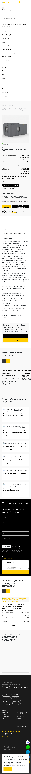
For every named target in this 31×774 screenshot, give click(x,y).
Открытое (6, 181)
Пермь (4, 89)
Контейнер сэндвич (8, 188)
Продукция (5, 708)
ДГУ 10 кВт (6, 687)
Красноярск (6, 78)
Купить (13, 625)
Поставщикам (6, 716)
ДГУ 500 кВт (16, 701)
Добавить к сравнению (10, 211)
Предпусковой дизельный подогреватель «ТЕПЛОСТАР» (14, 414)
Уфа (3, 82)
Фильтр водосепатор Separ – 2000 (15, 446)
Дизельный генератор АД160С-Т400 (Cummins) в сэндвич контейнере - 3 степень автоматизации (14, 607)
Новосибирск (6, 56)
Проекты (4, 714)
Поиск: (4, 17)
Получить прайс (15, 340)
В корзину (6, 206)
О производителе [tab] (8, 229)
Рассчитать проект (15, 336)
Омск (4, 85)
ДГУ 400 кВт (6, 701)
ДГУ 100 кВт (6, 694)
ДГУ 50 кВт (15, 691)
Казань (4, 67)
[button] (4, 361)
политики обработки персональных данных (13, 556)
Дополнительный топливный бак (14, 473)
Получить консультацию (21, 206)
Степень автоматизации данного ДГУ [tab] (14, 233)
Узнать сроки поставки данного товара (15, 202)
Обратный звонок (7, 737)
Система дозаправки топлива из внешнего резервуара (14, 489)
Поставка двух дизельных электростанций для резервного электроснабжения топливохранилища (11, 373)
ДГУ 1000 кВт (16, 704)
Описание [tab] (6, 221)
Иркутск (4, 96)
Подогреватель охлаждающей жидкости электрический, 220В (14, 431)
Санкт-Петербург (7, 35)
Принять (8, 768)
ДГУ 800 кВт (6, 704)
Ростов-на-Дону (7, 38)
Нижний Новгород (8, 53)
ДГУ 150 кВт (16, 694)
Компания (5, 712)
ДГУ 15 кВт (14, 687)
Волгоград (5, 92)
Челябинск (5, 60)
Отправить (15, 572)
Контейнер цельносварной (10, 185)
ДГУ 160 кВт (6, 697)
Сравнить (13, 213)
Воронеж (5, 64)
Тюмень (4, 71)
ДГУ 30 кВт (6, 691)
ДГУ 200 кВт (16, 697)
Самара (4, 28)
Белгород (5, 74)
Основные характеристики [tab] (11, 225)
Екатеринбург (6, 46)
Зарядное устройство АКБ (12, 460)
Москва (4, 31)
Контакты (4, 718)
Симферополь (7, 49)
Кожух (13, 181)
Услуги (4, 710)
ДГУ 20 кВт (23, 687)
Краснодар (5, 42)
